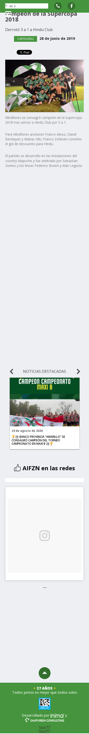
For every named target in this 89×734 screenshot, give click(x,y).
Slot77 (44, 727)
